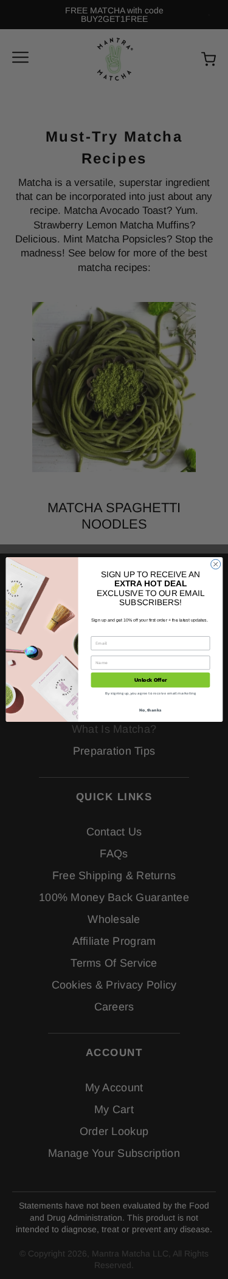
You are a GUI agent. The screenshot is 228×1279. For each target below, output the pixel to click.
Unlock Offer (150, 680)
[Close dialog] (215, 564)
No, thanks (150, 709)
